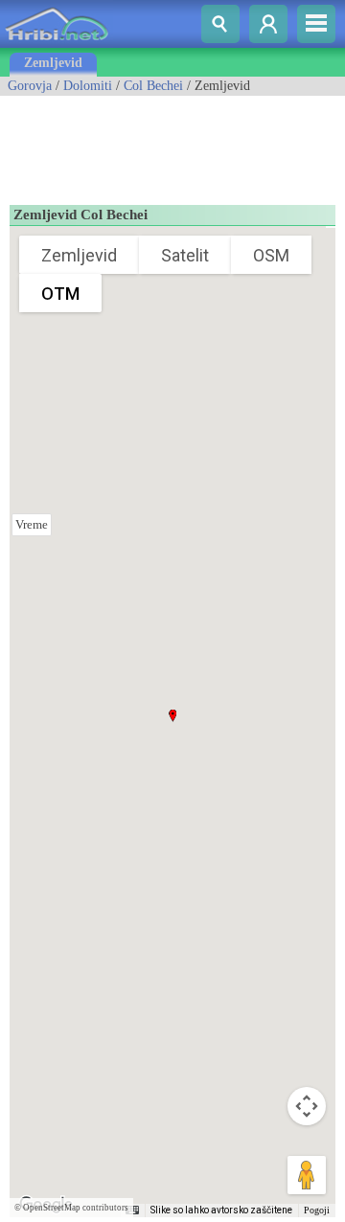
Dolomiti (87, 86)
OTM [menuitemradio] (60, 293)
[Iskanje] (220, 24)
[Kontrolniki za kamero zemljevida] (307, 1106)
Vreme (31, 524)
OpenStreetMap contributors (75, 1207)
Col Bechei (153, 86)
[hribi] (56, 43)
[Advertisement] (153, 144)
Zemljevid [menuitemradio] (79, 255)
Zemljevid (53, 63)
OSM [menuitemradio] (271, 255)
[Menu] (316, 24)
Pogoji (317, 1210)
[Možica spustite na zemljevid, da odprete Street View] (307, 1175)
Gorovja (30, 86)
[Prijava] (268, 24)
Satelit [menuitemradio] (185, 255)
